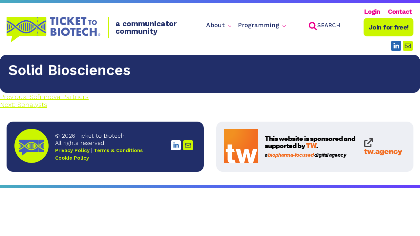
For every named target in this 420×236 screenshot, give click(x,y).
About (215, 25)
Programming (258, 25)
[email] (407, 45)
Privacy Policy (72, 150)
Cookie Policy (72, 158)
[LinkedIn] (175, 145)
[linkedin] (396, 45)
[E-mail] (188, 145)
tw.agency (383, 151)
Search (328, 25)
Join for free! (388, 27)
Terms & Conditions (118, 150)
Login (372, 11)
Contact (400, 11)
